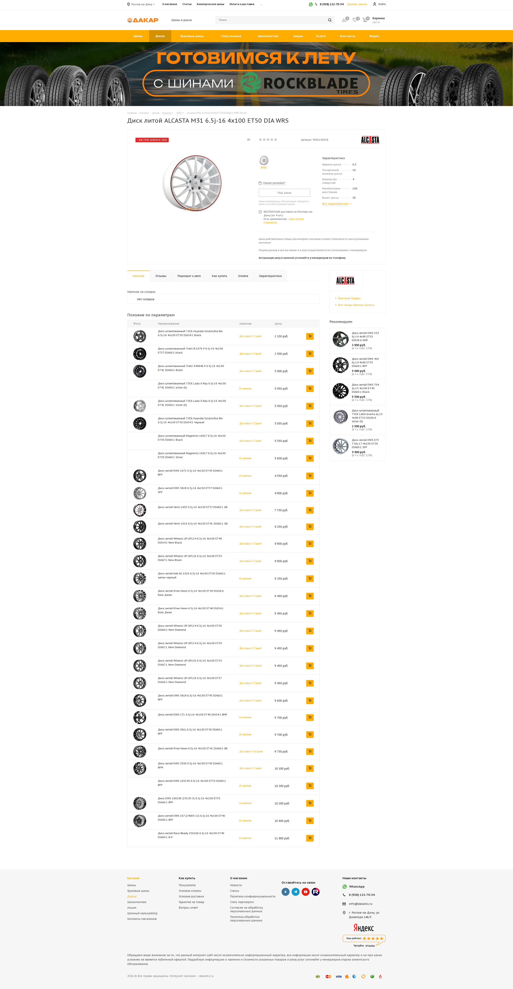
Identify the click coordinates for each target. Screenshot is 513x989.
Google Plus (316, 892)
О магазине (238, 878)
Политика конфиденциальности (252, 896)
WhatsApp (357, 886)
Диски (131, 896)
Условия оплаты (190, 891)
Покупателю (187, 885)
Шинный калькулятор (142, 913)
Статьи (234, 891)
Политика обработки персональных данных (246, 918)
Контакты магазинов (142, 919)
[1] (261, 139)
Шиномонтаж (136, 902)
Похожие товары (349, 298)
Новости (236, 885)
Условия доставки (191, 896)
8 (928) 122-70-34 (362, 895)
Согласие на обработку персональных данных (246, 909)
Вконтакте (286, 892)
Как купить (187, 878)
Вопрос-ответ (188, 907)
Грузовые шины (138, 891)
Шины (131, 885)
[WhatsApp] (310, 4)
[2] (264, 139)
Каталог (133, 878)
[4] (272, 139)
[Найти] (330, 20)
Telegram (296, 892)
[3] (268, 139)
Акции (131, 907)
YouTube (306, 892)
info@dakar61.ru (361, 904)
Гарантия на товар (191, 902)
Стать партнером (242, 902)
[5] (276, 139)
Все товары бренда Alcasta (356, 305)
